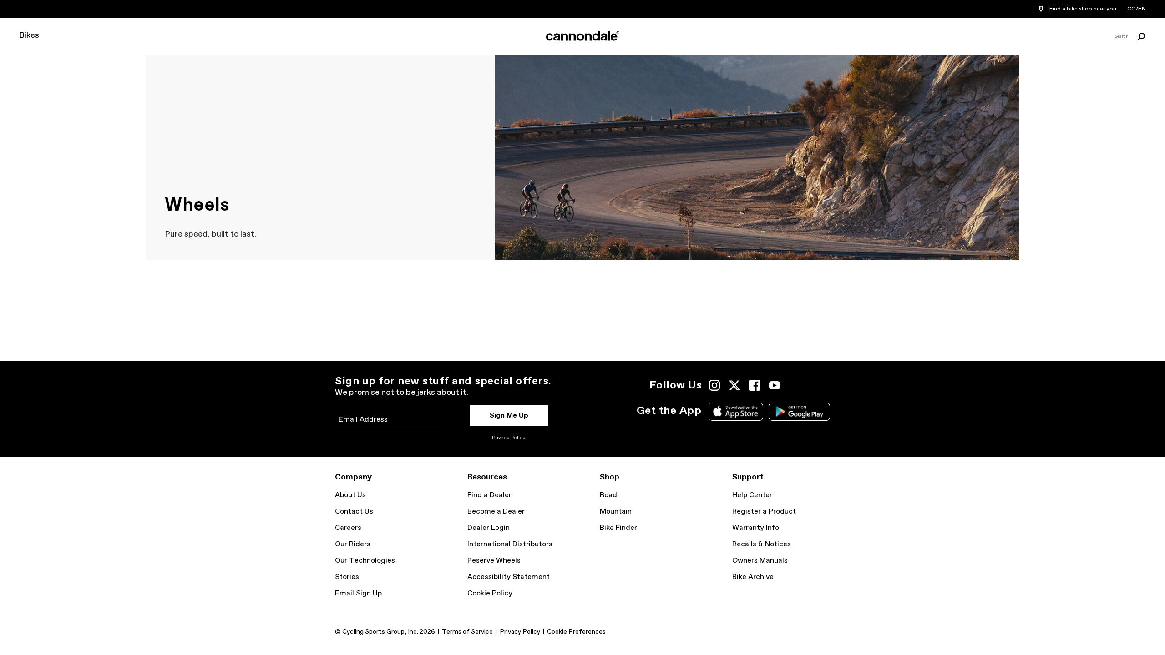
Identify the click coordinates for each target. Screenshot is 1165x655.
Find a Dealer (489, 495)
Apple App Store (736, 412)
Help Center (752, 495)
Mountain (616, 511)
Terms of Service (467, 632)
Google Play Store (799, 412)
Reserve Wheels (494, 560)
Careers (348, 528)
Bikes (29, 35)
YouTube (774, 385)
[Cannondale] (582, 36)
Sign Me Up (509, 415)
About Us (350, 495)
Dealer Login (488, 528)
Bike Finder (618, 528)
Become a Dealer (496, 511)
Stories (347, 577)
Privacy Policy (509, 438)
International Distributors (509, 544)
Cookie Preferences (576, 632)
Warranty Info (755, 528)
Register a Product (764, 511)
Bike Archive (753, 577)
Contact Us (354, 511)
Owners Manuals (760, 560)
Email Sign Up (358, 593)
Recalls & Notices (761, 544)
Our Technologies (365, 560)
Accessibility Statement (508, 577)
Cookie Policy (489, 593)
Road (608, 495)
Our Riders (352, 544)
